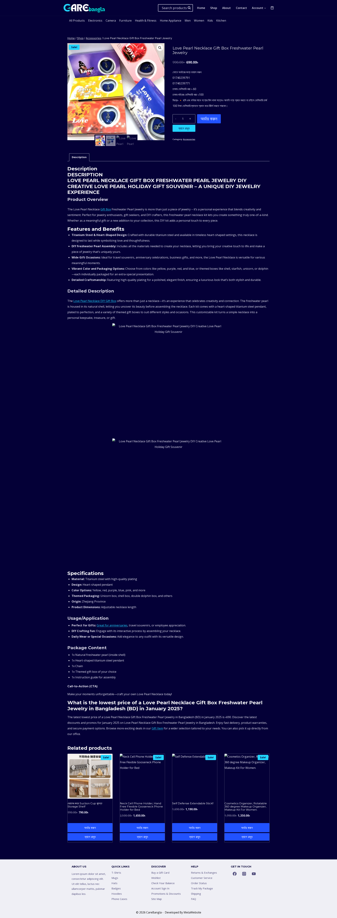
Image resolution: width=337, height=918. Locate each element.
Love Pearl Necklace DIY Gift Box (94, 301)
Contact (241, 8)
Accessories (189, 139)
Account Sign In (160, 888)
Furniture (125, 20)
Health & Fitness (145, 20)
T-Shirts (116, 872)
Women (199, 20)
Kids (210, 20)
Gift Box (105, 209)
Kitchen (221, 20)
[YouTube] (254, 874)
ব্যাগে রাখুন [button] (90, 837)
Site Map (156, 899)
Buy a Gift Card (160, 872)
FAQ (193, 899)
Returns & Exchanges (204, 872)
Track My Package (202, 888)
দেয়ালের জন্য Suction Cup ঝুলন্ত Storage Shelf (85, 805)
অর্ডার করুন (209, 119)
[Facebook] (235, 874)
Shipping (196, 893)
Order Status (199, 883)
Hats (114, 883)
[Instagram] (244, 874)
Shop (213, 8)
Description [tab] (79, 157)
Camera (111, 20)
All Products (77, 20)
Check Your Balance (163, 883)
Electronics (95, 20)
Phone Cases (119, 899)
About (226, 8)
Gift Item (157, 728)
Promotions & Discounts (166, 893)
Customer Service (201, 878)
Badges (116, 888)
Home (201, 8)
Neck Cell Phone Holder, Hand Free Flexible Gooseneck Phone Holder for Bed (141, 806)
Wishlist (156, 878)
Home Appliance (170, 20)
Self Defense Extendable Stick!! (192, 803)
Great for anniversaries (112, 625)
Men (188, 20)
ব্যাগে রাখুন (184, 128)
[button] (160, 48)
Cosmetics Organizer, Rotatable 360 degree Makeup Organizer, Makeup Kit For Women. (245, 806)
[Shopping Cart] (272, 7)
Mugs (114, 878)
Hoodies (116, 893)
